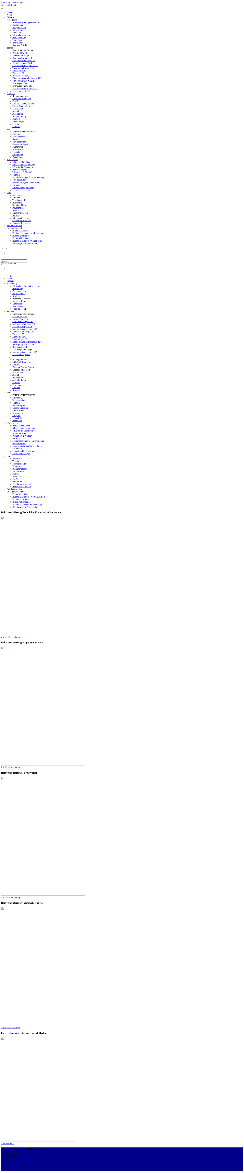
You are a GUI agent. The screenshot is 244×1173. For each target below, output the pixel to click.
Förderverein (12, 159)
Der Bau (16, 101)
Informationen (18, 30)
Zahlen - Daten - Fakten (23, 103)
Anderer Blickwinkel (21, 223)
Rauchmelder (18, 208)
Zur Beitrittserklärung (10, 637)
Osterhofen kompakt (21, 220)
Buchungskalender (15, 228)
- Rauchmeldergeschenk (23, 187)
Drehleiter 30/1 (19, 70)
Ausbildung (12, 20)
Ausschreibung (19, 37)
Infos (9, 192)
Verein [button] (10, 392)
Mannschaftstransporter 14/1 (25, 65)
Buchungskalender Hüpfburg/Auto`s (28, 233)
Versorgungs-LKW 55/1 (23, 81)
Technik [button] (10, 311)
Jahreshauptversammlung (23, 164)
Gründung (17, 134)
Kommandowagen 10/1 (22, 58)
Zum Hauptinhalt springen (13, 2)
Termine (16, 124)
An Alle (15, 215)
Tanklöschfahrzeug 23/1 (23, 68)
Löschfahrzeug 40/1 (21, 91)
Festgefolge (17, 154)
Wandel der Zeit (19, 53)
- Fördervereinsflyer (21, 190)
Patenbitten (17, 157)
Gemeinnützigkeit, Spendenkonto (27, 182)
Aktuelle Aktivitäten (21, 162)
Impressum (17, 195)
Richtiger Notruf (19, 205)
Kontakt (16, 119)
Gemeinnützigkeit (20, 144)
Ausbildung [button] (12, 283)
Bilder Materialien (20, 230)
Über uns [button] (11, 357)
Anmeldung (17, 42)
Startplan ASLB (19, 45)
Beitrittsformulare (14, 225)
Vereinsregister (19, 142)
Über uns (11, 93)
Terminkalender (19, 200)
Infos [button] (9, 456)
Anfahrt (15, 210)
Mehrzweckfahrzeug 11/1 (23, 60)
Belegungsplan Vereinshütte (24, 243)
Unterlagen (17, 40)
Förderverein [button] (12, 423)
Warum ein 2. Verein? (22, 172)
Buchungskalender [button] (15, 491)
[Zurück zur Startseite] (8, 5)
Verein (10, 129)
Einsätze (10, 17)
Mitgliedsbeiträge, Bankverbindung (28, 177)
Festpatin (16, 152)
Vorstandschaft (19, 136)
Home (9, 12)
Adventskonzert (19, 169)
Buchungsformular (20, 236)
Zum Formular (7, 1143)
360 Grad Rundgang (21, 98)
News (9, 15)
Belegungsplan (19, 27)
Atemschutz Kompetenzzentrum (26, 22)
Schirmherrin (18, 149)
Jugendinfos (17, 114)
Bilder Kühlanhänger (21, 238)
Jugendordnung (19, 116)
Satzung (16, 139)
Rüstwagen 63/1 (19, 83)
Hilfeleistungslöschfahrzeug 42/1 (27, 78)
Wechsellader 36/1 (20, 76)
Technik (10, 48)
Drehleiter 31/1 (19, 73)
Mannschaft (17, 109)
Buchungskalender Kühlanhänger (27, 241)
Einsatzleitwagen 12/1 (22, 63)
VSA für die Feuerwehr (22, 167)
